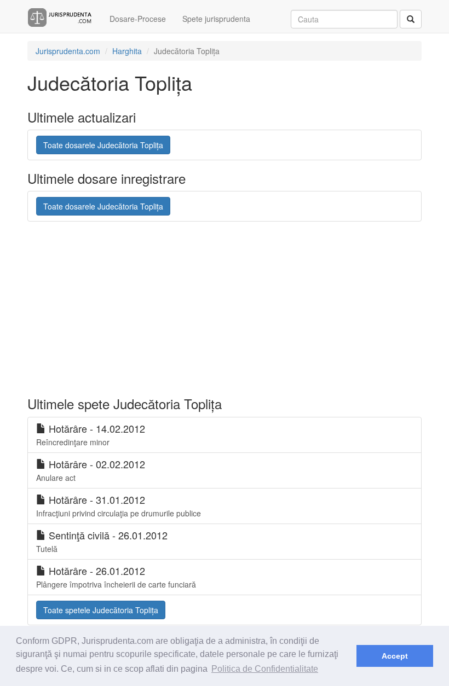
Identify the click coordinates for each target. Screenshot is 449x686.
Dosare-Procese (138, 18)
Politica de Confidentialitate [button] (264, 668)
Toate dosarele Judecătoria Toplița (103, 144)
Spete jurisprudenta (216, 18)
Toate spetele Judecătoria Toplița (100, 609)
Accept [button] (395, 656)
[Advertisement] (226, 309)
